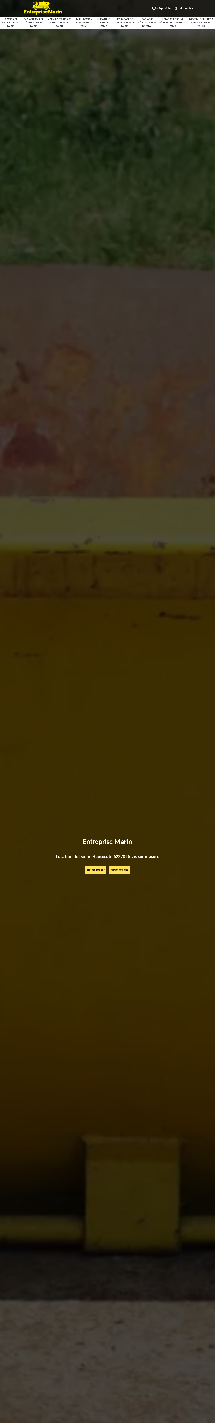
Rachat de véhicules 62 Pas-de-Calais (147, 23)
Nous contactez (119, 870)
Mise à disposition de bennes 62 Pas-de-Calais (59, 23)
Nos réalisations (96, 870)
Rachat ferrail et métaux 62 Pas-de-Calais (33, 23)
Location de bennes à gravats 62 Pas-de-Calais (201, 23)
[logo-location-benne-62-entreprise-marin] (42, 15)
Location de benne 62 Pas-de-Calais (10, 23)
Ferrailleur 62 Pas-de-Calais (103, 23)
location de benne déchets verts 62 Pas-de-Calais (172, 23)
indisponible (163, 8)
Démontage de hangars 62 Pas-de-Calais (124, 23)
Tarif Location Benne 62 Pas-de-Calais (84, 23)
